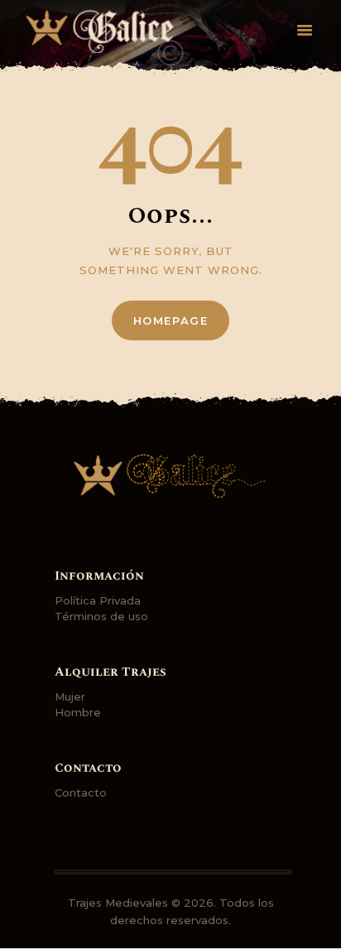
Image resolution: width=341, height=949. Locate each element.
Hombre (78, 712)
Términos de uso (101, 616)
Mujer (70, 696)
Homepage (171, 320)
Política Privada (98, 600)
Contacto (81, 792)
